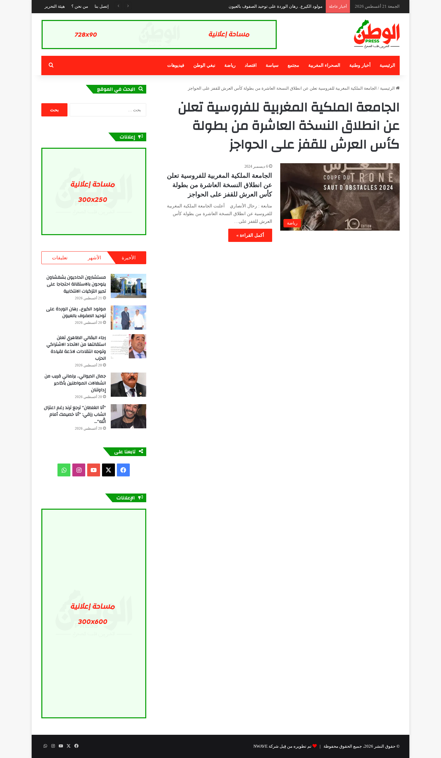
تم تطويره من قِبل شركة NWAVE (282, 746)
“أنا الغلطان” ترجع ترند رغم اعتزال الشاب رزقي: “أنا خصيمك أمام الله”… (75, 415)
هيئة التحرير (55, 6)
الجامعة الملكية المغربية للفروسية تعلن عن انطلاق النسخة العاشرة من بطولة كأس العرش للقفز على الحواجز (219, 185)
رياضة (230, 65)
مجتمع (293, 65)
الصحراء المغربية (324, 65)
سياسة (272, 65)
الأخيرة (129, 257)
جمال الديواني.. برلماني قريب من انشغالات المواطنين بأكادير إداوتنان (75, 383)
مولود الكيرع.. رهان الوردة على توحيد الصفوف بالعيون (276, 6)
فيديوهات (175, 65)
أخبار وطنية (360, 65)
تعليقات (59, 257)
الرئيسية (387, 65)
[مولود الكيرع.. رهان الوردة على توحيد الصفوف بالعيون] (128, 317)
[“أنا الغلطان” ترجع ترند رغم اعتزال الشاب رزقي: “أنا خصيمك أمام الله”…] (128, 416)
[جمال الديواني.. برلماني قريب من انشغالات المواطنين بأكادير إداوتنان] (128, 385)
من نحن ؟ (79, 6)
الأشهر (94, 257)
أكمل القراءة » (250, 235)
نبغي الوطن (204, 65)
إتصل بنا (102, 6)
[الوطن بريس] (377, 34)
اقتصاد (251, 65)
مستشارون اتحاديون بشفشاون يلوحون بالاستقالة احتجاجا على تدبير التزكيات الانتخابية (76, 284)
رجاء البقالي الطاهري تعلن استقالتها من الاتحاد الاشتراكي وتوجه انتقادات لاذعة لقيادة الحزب (76, 348)
